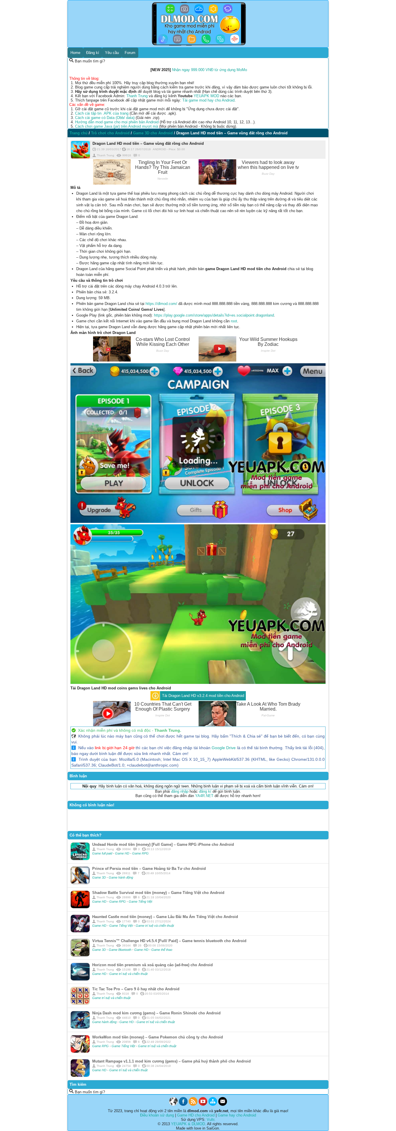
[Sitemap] (212, 1104)
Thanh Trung (137, 96)
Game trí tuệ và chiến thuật (155, 925)
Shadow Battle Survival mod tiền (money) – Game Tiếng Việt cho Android (158, 892)
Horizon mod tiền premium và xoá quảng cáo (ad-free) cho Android (152, 965)
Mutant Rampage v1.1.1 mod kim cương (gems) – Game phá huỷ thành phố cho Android (171, 1061)
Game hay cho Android (237, 1115)
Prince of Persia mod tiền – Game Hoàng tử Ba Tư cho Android (149, 868)
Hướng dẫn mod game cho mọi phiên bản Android (117, 122)
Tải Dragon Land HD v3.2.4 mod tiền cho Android (203, 695)
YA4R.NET (204, 796)
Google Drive (224, 747)
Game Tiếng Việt (140, 901)
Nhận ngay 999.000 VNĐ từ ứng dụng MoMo (209, 70)
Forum (130, 52)
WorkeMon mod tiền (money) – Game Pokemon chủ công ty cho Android (157, 1037)
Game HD (122, 853)
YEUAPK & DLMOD (188, 1124)
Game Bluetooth (120, 949)
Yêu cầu (112, 52)
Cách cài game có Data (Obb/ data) (105, 117)
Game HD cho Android (196, 1115)
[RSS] (193, 1104)
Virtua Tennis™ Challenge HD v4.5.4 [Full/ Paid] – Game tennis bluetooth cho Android (169, 941)
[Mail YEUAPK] (222, 1104)
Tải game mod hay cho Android (208, 100)
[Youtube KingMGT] (203, 1104)
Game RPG (140, 853)
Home (75, 52)
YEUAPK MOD (206, 96)
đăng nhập (179, 791)
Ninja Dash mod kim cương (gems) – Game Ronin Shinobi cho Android (156, 1013)
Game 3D (99, 877)
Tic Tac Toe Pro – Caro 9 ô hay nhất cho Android (135, 989)
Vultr (210, 1119)
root (234, 321)
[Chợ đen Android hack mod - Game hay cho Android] (173, 1104)
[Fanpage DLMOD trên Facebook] (183, 1104)
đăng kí (205, 791)
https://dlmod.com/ (161, 303)
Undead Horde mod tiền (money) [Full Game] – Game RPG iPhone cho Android (163, 844)
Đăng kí (92, 52)
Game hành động (121, 877)
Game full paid (102, 853)
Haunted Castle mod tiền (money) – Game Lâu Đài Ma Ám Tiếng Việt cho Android (165, 917)
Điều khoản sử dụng (157, 1115)
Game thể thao (161, 949)
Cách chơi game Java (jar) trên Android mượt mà (116, 126)
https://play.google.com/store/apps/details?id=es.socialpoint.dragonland (214, 315)
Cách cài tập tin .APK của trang (101, 113)
